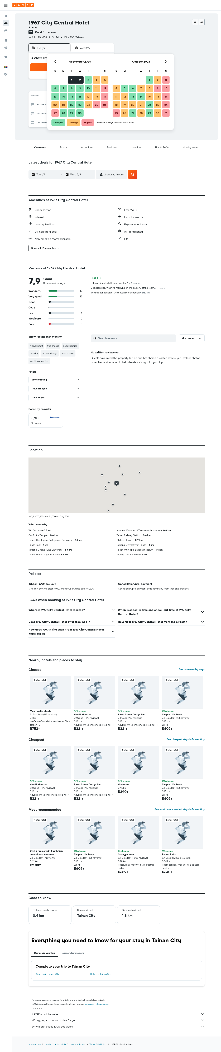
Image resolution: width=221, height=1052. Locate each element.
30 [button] (80, 113)
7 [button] (63, 88)
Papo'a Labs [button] (169, 854)
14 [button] (63, 96)
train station (67, 353)
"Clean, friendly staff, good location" (115, 282)
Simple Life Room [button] (172, 714)
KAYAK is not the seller (45, 1014)
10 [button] (88, 88)
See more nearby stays (192, 669)
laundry (34, 353)
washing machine (39, 361)
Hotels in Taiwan (77, 1044)
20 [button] (55, 104)
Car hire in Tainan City (47, 973)
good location (70, 345)
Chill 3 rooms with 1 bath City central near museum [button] (46, 852)
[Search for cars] (5, 30)
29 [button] (71, 113)
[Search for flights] (5, 15)
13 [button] (55, 96)
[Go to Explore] (5, 40)
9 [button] (80, 88)
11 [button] (96, 88)
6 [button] (55, 88)
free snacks (53, 345)
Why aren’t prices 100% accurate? (52, 1026)
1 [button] (71, 80)
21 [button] (63, 104)
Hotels (48, 1044)
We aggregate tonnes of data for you (54, 1020)
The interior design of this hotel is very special (120, 292)
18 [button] (96, 96)
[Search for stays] (5, 23)
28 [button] (63, 113)
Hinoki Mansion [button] (82, 714)
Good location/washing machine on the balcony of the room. (128, 287)
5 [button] (105, 80)
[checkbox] (45, 420)
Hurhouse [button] (123, 784)
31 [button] (166, 113)
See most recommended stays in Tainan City (180, 809)
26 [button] (104, 104)
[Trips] (5, 57)
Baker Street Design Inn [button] (131, 714)
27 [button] (55, 113)
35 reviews (49, 32)
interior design (49, 353)
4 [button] (96, 80)
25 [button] (96, 104)
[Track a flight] (5, 47)
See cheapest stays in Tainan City (186, 739)
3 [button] (88, 80)
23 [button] (79, 104)
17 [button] (88, 96)
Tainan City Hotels (98, 1044)
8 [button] (72, 88)
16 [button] (80, 96)
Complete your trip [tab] (44, 952)
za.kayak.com (34, 1044)
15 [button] (71, 96)
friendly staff (36, 345)
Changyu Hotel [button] (126, 854)
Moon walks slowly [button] (40, 711)
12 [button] (105, 88)
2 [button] (80, 80)
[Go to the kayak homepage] (23, 5)
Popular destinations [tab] (72, 952)
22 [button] (71, 104)
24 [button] (88, 104)
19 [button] (105, 96)
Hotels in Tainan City (101, 973)
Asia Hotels (60, 1044)
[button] (6, 5)
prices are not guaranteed (97, 1004)
